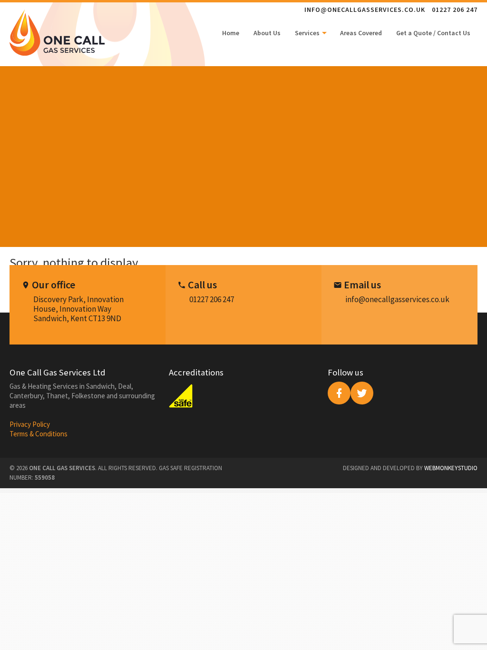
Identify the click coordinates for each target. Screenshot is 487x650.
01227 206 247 (454, 9)
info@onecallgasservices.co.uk (364, 9)
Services (308, 33)
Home (230, 33)
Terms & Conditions (39, 433)
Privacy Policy (30, 424)
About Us (267, 33)
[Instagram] (339, 393)
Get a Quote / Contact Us (433, 33)
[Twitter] (362, 393)
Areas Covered (361, 33)
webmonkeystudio (450, 468)
